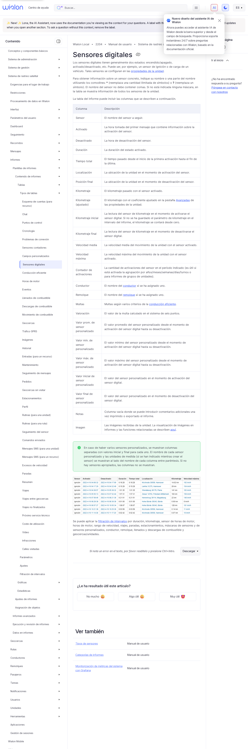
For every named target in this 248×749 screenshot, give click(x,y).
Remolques (16, 666)
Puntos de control (32, 222)
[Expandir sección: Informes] (59, 160)
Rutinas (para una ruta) (34, 423)
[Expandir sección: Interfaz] (59, 109)
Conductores (17, 657)
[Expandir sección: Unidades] (59, 708)
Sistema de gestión (18, 67)
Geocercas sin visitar (33, 390)
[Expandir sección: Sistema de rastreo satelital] (59, 76)
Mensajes (15, 151)
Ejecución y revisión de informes (31, 624)
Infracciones (29, 540)
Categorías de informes (89, 655)
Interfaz (14, 109)
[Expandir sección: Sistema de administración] (59, 59)
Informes (15, 159)
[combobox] (124, 7)
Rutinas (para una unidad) (36, 415)
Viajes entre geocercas (35, 498)
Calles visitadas (30, 549)
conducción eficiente (162, 304)
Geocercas (28, 323)
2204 (98, 44)
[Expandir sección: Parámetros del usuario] (59, 118)
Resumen (27, 482)
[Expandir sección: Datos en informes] (59, 633)
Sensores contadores (34, 247)
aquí (173, 429)
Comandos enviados (33, 440)
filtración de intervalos (112, 521)
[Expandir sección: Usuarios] (59, 700)
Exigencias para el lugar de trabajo (29, 84)
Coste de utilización (33, 523)
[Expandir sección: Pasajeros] (59, 674)
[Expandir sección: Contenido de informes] (59, 176)
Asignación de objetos (27, 607)
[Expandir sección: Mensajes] (59, 151)
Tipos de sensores (86, 643)
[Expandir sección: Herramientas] (59, 716)
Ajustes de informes (26, 599)
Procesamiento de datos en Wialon (30, 101)
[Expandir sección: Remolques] (59, 666)
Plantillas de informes (24, 168)
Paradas (26, 473)
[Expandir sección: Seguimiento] (59, 134)
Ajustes (24, 565)
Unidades (15, 707)
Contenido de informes (28, 176)
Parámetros (26, 557)
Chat (24, 214)
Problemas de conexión (35, 239)
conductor (129, 285)
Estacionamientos (32, 398)
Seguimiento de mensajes (36, 373)
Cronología (28, 230)
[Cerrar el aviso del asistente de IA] (219, 20)
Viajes (25, 490)
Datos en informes (23, 632)
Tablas (21, 184)
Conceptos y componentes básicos (28, 50)
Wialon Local (81, 44)
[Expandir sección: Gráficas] (59, 582)
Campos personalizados (35, 256)
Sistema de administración (22, 59)
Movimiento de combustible (37, 314)
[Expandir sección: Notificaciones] (59, 691)
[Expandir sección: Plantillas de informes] (59, 168)
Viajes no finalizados (33, 507)
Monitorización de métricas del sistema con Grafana (98, 668)
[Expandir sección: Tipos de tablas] (59, 193)
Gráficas (22, 582)
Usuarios (15, 699)
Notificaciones (18, 691)
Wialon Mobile (16, 741)
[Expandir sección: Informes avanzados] (59, 616)
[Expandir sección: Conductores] (59, 658)
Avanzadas (183, 200)
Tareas (14, 683)
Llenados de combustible (36, 297)
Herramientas (17, 716)
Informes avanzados (24, 616)
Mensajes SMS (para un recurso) (40, 456)
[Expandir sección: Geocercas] (59, 641)
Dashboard (16, 126)
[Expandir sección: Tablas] (59, 185)
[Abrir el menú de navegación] (196, 7)
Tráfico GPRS (29, 331)
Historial (26, 348)
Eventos (26, 289)
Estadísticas (24, 590)
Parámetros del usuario (23, 117)
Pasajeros (15, 674)
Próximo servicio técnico (36, 515)
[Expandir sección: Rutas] (59, 649)
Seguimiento (17, 134)
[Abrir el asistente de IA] (214, 7)
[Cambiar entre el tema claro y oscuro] (225, 7)
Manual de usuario (120, 44)
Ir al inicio (217, 60)
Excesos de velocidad (34, 465)
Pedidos (27, 381)
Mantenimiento (30, 364)
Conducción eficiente (34, 272)
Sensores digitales (34, 264)
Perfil (25, 406)
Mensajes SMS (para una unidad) (40, 448)
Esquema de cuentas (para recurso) (37, 203)
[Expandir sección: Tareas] (59, 683)
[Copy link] (138, 54)
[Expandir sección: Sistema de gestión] (59, 68)
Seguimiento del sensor (35, 431)
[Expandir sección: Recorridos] (59, 143)
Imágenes (27, 339)
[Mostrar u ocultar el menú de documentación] (58, 41)
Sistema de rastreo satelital (23, 76)
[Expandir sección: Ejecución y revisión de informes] (59, 624)
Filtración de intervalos (32, 574)
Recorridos (16, 143)
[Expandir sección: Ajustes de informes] (59, 599)
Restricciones (17, 92)
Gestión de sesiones (21, 733)
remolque (129, 294)
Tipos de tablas (28, 193)
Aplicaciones (17, 724)
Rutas (13, 649)
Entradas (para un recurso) (37, 356)
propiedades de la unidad (147, 71)
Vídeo (25, 532)
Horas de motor (31, 281)
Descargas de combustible (37, 306)
